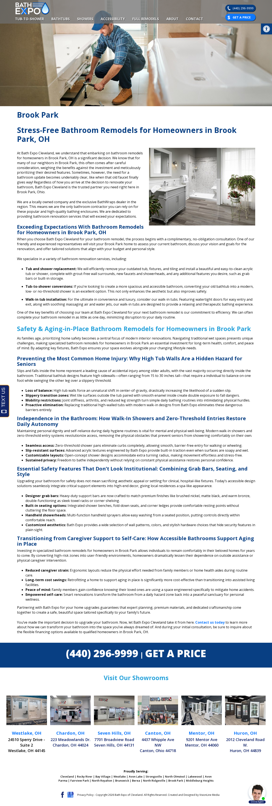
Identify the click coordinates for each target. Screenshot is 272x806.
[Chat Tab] (136, 403)
